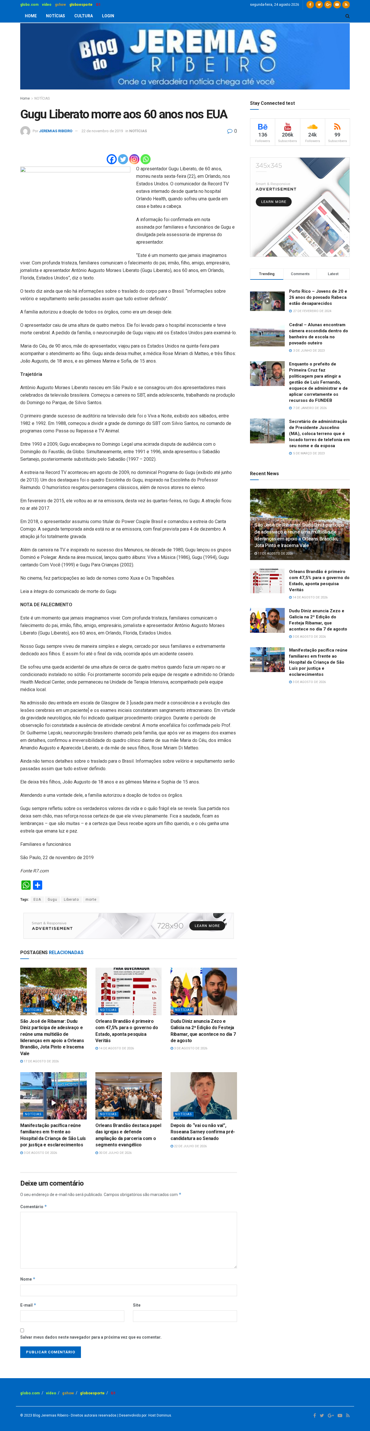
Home (25, 98)
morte (91, 900)
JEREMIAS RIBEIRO (55, 131)
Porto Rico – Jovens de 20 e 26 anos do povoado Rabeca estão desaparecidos (318, 297)
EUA (37, 900)
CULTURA (83, 16)
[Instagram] (134, 159)
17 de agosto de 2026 (41, 1061)
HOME (31, 16)
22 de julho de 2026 (190, 1146)
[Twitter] (123, 159)
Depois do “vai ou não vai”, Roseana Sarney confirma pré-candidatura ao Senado (203, 1132)
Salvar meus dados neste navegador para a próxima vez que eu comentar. (91, 1337)
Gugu (52, 900)
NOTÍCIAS (55, 16)
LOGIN (108, 16)
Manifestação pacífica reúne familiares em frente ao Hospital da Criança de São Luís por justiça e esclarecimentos (318, 662)
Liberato (71, 900)
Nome (28, 1279)
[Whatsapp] (145, 159)
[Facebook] (112, 159)
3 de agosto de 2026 (190, 1048)
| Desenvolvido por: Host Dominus (143, 1415)
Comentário (33, 1206)
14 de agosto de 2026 (116, 1048)
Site (136, 1305)
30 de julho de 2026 (115, 1153)
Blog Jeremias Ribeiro (50, 1415)
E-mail (28, 1305)
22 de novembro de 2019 (102, 131)
